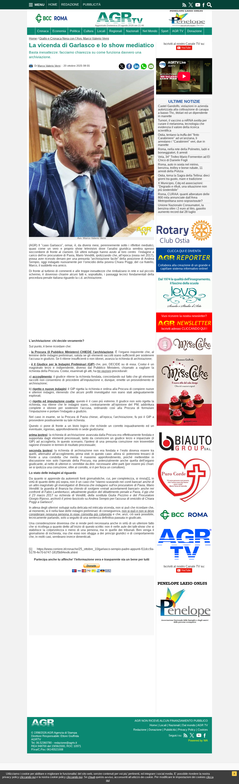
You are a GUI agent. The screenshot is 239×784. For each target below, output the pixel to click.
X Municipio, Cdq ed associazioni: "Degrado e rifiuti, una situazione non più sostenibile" (182, 186)
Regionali (115, 31)
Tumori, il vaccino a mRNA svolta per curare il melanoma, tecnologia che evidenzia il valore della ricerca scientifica (182, 125)
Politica (75, 31)
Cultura (88, 31)
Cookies (203, 729)
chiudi (91, 777)
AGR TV (177, 31)
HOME (52, 4)
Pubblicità (170, 729)
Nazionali (132, 31)
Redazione (139, 729)
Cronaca (43, 31)
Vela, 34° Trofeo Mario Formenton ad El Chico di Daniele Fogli (184, 158)
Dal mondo (188, 725)
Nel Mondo (150, 31)
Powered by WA (198, 740)
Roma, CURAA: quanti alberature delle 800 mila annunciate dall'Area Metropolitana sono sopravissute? (183, 197)
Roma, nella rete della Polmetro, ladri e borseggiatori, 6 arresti (183, 151)
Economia (59, 31)
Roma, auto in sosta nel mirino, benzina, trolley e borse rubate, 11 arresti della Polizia (180, 168)
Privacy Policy (186, 729)
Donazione (194, 31)
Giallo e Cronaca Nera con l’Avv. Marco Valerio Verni (74, 38)
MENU (39, 5)
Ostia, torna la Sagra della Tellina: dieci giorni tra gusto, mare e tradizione (184, 177)
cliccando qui (28, 777)
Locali (101, 31)
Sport (164, 31)
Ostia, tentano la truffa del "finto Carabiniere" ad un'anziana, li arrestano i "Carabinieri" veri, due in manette (181, 139)
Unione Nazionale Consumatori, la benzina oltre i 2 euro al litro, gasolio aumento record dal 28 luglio (182, 208)
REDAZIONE (70, 4)
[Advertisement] (91, 309)
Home (33, 38)
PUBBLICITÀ (92, 4)
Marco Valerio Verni (49, 65)
